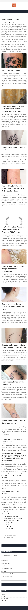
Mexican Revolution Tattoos (7, 579)
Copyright (4, 600)
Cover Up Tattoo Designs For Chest (9, 555)
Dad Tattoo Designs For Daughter (8, 573)
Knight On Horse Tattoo (6, 576)
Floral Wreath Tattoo (6, 22)
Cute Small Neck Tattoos (10, 529)
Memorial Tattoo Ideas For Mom (11, 520)
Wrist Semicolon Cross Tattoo (11, 516)
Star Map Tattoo (7, 533)
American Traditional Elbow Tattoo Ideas (10, 558)
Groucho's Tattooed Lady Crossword (13, 518)
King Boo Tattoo (7, 524)
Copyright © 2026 (14, 608)
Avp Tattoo (3, 571)
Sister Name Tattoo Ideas (10, 535)
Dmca (3, 594)
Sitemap (4, 603)
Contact (3, 596)
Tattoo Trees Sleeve (8, 527)
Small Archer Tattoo (5, 563)
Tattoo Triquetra (7, 531)
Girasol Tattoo (4, 560)
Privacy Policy (5, 598)
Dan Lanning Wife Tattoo (6, 568)
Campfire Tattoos (5, 565)
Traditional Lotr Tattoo (9, 522)
